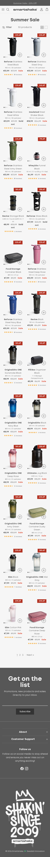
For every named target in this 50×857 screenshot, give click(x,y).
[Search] (9, 9)
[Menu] (3, 9)
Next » (30, 655)
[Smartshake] (25, 9)
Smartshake (17, 851)
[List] (46, 27)
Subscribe (25, 711)
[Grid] (42, 27)
